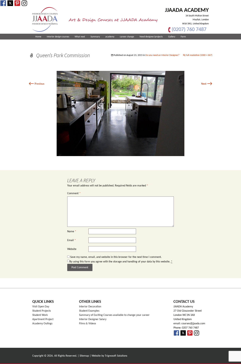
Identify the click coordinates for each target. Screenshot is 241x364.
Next (206, 84)
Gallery (171, 36)
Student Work (40, 315)
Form (183, 36)
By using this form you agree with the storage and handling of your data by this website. (121, 261)
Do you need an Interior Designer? (162, 55)
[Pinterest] (17, 3)
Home (38, 36)
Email (71, 240)
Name (71, 231)
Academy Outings (42, 323)
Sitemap (84, 355)
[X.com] (10, 3)
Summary (95, 36)
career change (127, 36)
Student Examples (89, 311)
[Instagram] (24, 3)
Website (71, 249)
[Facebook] (3, 3)
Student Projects (41, 311)
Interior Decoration (90, 306)
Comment (74, 193)
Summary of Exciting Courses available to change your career (114, 315)
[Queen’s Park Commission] (120, 113)
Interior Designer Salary (92, 319)
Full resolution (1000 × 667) (199, 55)
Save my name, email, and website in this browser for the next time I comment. (116, 257)
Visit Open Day (40, 306)
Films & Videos (87, 323)
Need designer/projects (151, 36)
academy (109, 36)
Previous (36, 84)
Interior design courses (58, 36)
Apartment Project (42, 319)
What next (80, 36)
